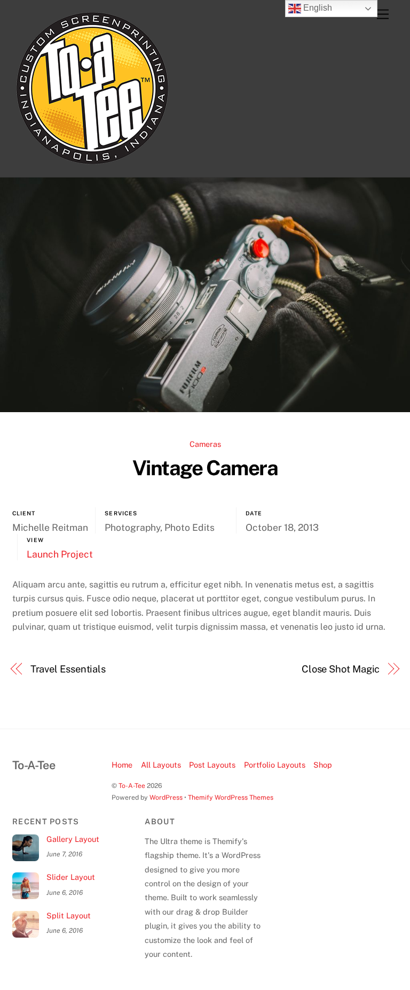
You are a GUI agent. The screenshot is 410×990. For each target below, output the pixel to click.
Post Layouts (212, 764)
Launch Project (60, 554)
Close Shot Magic (341, 669)
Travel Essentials (68, 669)
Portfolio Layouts (274, 764)
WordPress (166, 797)
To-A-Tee (132, 786)
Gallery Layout (72, 839)
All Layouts (161, 764)
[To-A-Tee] (92, 163)
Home (122, 764)
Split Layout (68, 915)
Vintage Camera (205, 468)
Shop (322, 764)
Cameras (205, 443)
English (316, 7)
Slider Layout (70, 876)
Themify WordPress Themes (230, 797)
